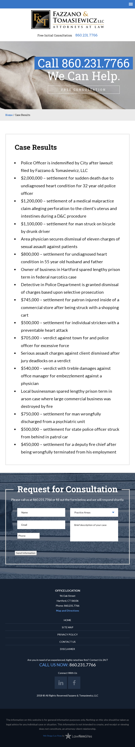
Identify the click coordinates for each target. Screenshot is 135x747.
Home (8, 115)
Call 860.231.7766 (84, 63)
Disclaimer (67, 648)
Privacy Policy (67, 634)
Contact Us (67, 641)
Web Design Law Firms (52, 735)
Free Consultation (83, 89)
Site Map (67, 627)
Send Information (25, 552)
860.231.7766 (86, 35)
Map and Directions (67, 610)
